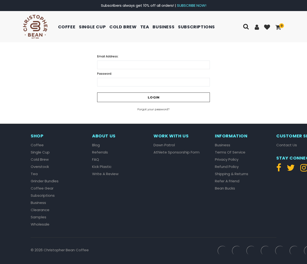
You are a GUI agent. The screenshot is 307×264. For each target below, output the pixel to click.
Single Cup (92, 27)
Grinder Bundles (45, 181)
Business (163, 27)
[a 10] (35, 27)
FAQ (95, 159)
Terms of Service (230, 152)
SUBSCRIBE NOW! (191, 5)
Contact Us (286, 145)
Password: (104, 74)
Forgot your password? (153, 109)
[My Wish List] (267, 27)
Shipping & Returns (231, 174)
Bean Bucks (225, 188)
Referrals (100, 152)
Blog (96, 145)
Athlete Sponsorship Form (177, 152)
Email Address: (107, 56)
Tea (144, 27)
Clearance (40, 210)
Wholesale (40, 224)
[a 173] (280, 170)
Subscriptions (196, 27)
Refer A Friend (227, 181)
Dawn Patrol (164, 145)
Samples (38, 217)
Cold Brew (122, 27)
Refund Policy (227, 166)
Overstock (40, 166)
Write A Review (105, 174)
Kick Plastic (102, 166)
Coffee (67, 27)
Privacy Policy (226, 159)
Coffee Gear (42, 188)
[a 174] (290, 170)
